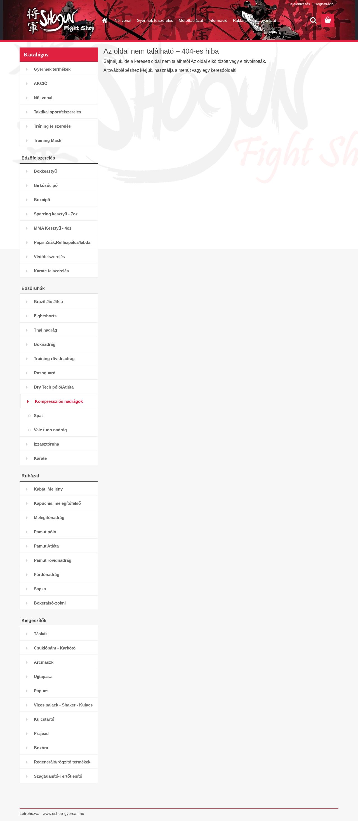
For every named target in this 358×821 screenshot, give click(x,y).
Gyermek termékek (52, 69)
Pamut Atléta (46, 546)
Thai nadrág (45, 330)
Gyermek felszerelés (155, 20)
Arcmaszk (43, 662)
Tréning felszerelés (52, 126)
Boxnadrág (44, 344)
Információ (218, 20)
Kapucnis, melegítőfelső (57, 503)
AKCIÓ (41, 83)
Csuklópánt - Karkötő (55, 648)
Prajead (41, 733)
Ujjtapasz (43, 676)
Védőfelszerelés (49, 256)
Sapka (40, 588)
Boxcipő (42, 199)
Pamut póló (45, 531)
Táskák (41, 633)
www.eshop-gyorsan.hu (63, 813)
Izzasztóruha (46, 444)
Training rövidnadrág (54, 358)
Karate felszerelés (51, 270)
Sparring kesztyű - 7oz (56, 213)
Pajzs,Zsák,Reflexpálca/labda (62, 242)
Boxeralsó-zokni (50, 603)
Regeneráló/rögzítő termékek (62, 762)
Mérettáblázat (191, 20)
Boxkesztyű (45, 171)
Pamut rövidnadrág (52, 560)
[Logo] (58, 21)
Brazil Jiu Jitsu (48, 301)
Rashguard (44, 372)
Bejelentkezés (299, 4)
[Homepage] (104, 20)
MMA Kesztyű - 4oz (53, 228)
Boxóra (41, 747)
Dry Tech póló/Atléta (54, 387)
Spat (38, 415)
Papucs (41, 690)
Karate (40, 458)
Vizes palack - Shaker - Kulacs (63, 705)
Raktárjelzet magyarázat (254, 20)
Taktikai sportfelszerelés (57, 112)
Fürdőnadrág (46, 574)
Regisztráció (324, 4)
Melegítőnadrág (49, 517)
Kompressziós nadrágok (59, 401)
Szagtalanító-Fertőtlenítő (58, 776)
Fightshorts (45, 315)
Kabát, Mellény (48, 489)
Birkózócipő (46, 185)
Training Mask (47, 140)
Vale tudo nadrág (50, 429)
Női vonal (123, 20)
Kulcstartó (44, 719)
